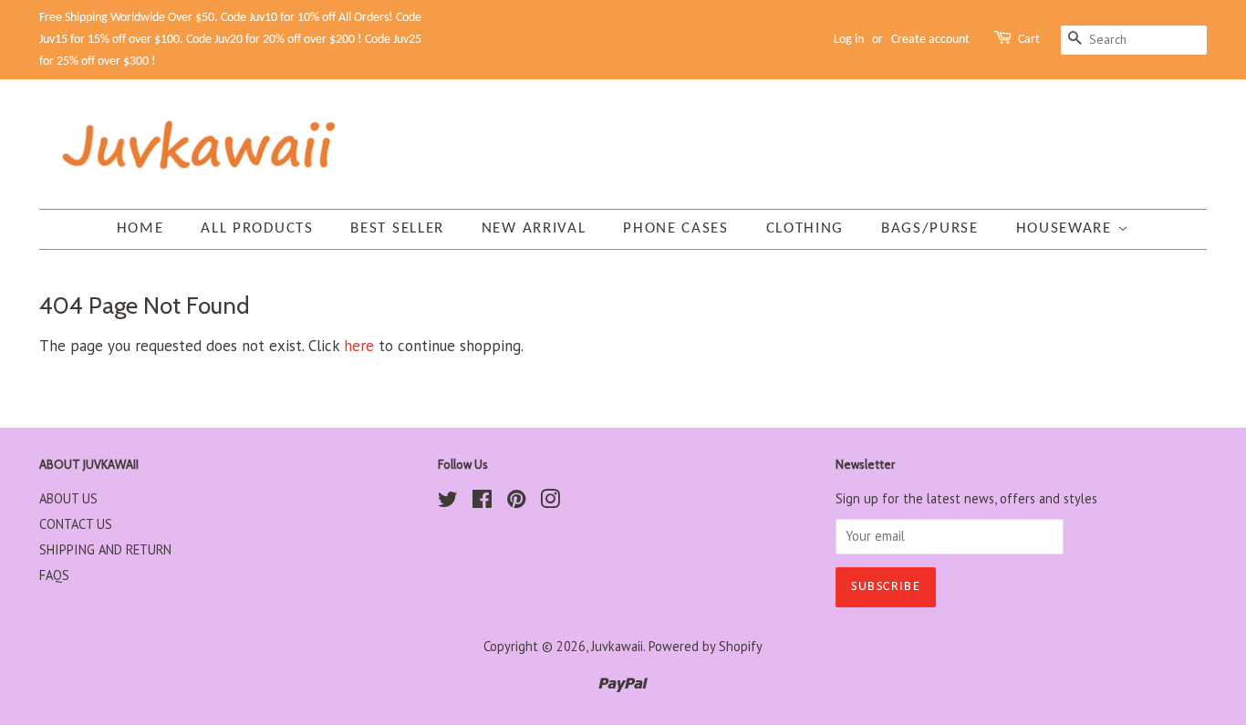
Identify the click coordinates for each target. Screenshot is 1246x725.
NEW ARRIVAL (534, 228)
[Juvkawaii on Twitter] (448, 502)
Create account (930, 40)
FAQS (54, 575)
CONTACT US (75, 524)
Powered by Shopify (706, 646)
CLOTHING (805, 228)
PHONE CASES (676, 228)
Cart (1029, 40)
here (359, 346)
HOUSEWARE (1066, 228)
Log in (849, 40)
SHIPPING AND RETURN (105, 549)
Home (140, 228)
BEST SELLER (397, 228)
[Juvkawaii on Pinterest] (516, 502)
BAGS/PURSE (930, 228)
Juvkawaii (617, 646)
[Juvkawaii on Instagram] (550, 502)
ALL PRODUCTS (257, 228)
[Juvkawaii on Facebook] (482, 502)
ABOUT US (68, 498)
